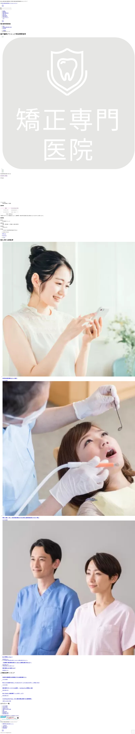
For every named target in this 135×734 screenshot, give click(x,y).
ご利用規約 (5, 725)
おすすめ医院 (5, 705)
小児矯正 (5, 175)
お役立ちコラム (5, 708)
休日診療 (2, 175)
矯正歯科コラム (5, 712)
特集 (3, 710)
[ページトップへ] (0, 720)
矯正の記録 (5, 711)
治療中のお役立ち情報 (7, 709)
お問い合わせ (5, 726)
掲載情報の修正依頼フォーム (8, 723)
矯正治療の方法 (5, 713)
